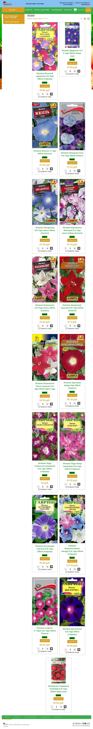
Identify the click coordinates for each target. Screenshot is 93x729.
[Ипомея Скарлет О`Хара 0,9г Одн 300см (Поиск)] (45, 578)
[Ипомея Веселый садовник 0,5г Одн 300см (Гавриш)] (45, 23)
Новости (28, 10)
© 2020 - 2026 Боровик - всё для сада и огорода (16, 725)
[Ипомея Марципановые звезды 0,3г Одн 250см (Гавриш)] (72, 496)
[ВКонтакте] (83, 723)
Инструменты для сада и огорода (11, 16)
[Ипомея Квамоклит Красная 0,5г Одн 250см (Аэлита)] (72, 258)
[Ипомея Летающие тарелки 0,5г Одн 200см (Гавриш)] (45, 496)
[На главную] (7, 2)
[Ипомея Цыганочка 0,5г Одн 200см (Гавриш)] (72, 578)
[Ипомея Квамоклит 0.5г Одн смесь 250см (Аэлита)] (45, 258)
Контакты (68, 10)
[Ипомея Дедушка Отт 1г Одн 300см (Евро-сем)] (72, 23)
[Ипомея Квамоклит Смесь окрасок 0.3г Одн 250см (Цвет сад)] (45, 335)
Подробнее (45, 86)
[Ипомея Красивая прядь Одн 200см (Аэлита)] (72, 335)
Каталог (12, 10)
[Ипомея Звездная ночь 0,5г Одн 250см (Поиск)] (72, 103)
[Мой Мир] (85, 723)
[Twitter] (89, 723)
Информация (57, 10)
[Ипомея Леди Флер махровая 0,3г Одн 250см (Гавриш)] (72, 413)
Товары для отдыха (12, 22)
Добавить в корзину (51, 94)
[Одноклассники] (87, 723)
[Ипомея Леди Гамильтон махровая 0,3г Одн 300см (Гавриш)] (45, 413)
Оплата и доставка (42, 10)
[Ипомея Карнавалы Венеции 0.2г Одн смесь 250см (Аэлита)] (72, 180)
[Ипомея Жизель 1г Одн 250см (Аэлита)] (45, 103)
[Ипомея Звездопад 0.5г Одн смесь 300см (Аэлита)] (45, 180)
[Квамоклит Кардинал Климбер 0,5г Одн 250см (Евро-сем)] (58, 659)
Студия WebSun (85, 725)
